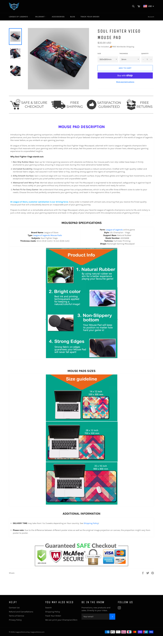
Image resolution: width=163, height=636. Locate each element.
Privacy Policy (15, 620)
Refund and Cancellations (21, 611)
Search (48, 607)
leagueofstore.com (37, 632)
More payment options (125, 82)
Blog (72, 17)
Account (151, 17)
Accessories (58, 17)
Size (99, 53)
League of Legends (18, 17)
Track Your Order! (89, 17)
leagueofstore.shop (22, 632)
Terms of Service (16, 616)
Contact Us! (14, 607)
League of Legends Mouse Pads (47, 235)
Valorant (40, 17)
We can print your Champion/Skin (61, 620)
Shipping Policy (91, 523)
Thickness (123, 53)
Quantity (144, 53)
